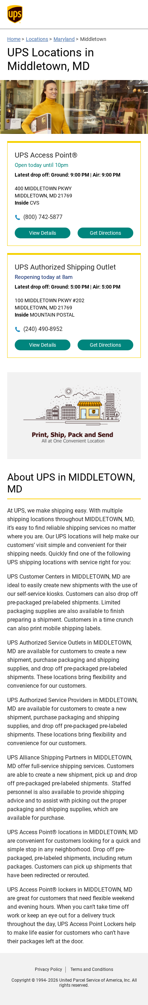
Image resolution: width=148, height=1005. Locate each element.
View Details (42, 233)
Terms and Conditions (91, 969)
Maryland (64, 39)
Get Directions (105, 233)
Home (13, 39)
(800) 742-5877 (43, 217)
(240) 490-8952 (43, 329)
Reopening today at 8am (44, 277)
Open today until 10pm (41, 165)
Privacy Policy (48, 969)
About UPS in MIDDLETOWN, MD (71, 483)
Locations (37, 39)
